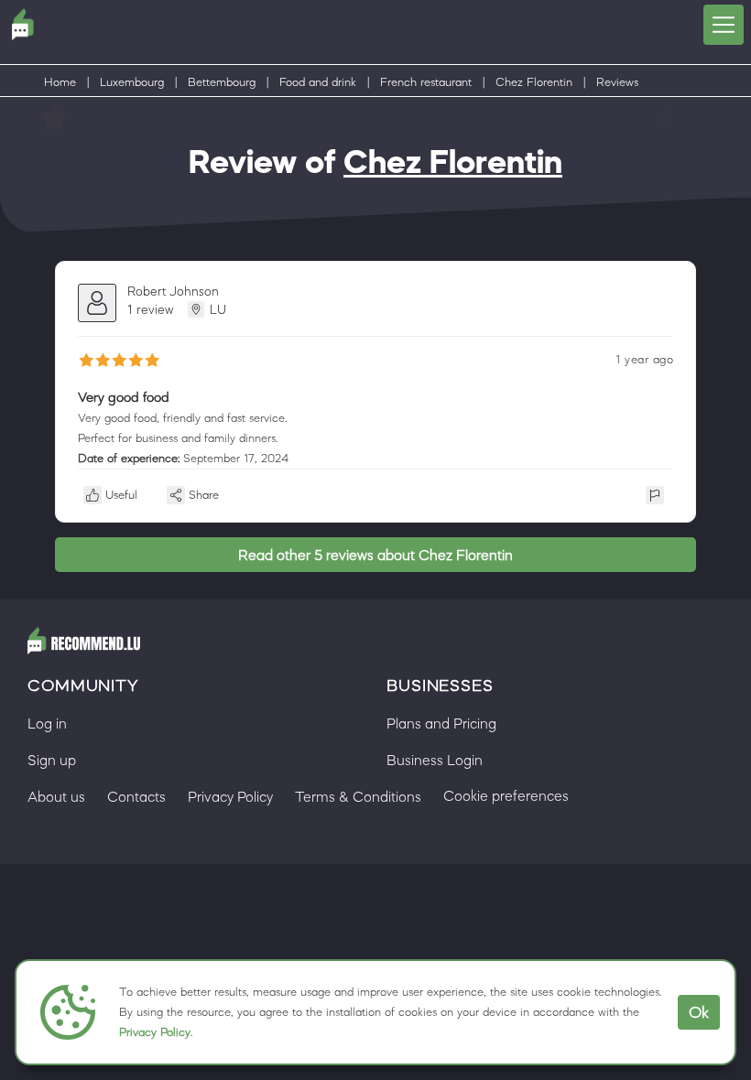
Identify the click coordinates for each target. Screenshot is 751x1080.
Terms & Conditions (358, 796)
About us (56, 796)
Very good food (123, 397)
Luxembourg (132, 82)
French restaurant (426, 82)
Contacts (136, 796)
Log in (47, 723)
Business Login (434, 759)
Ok (699, 1012)
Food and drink (317, 82)
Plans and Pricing (441, 723)
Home (60, 82)
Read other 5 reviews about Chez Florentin (375, 554)
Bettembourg (222, 82)
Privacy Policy (154, 1032)
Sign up (51, 759)
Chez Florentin (533, 82)
